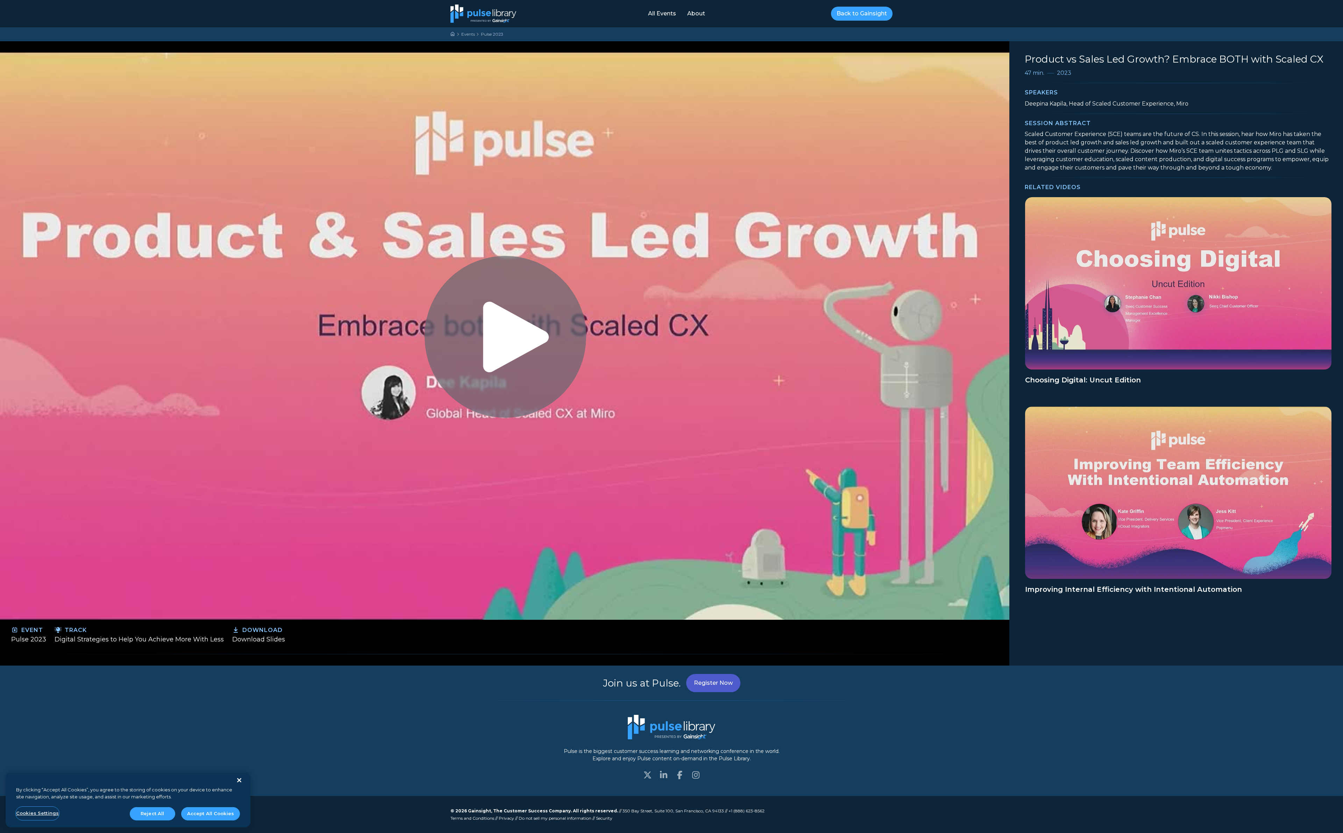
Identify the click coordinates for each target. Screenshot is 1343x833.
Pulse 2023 (492, 34)
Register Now (713, 683)
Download (262, 630)
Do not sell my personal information (555, 818)
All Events (662, 13)
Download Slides (258, 639)
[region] (128, 800)
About (696, 13)
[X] (647, 775)
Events (468, 34)
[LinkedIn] (663, 775)
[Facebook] (679, 775)
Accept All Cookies (210, 813)
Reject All (152, 813)
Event (31, 630)
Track (75, 630)
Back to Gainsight (862, 13)
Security (604, 818)
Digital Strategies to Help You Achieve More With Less (139, 639)
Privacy (506, 818)
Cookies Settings (37, 813)
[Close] (239, 780)
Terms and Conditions (472, 818)
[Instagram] (695, 775)
